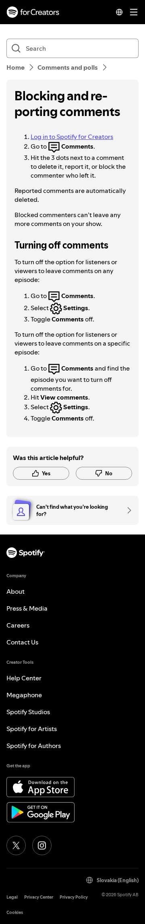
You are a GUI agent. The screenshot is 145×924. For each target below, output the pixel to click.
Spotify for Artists (31, 728)
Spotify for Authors (33, 745)
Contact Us (22, 642)
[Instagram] (42, 845)
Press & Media (27, 608)
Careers (17, 625)
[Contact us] (126, 510)
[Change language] (119, 12)
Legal (12, 897)
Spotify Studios (28, 711)
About (15, 591)
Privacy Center (38, 897)
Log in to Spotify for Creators (72, 136)
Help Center (23, 677)
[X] (16, 845)
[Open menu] (134, 12)
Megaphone (24, 694)
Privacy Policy (74, 897)
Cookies (14, 912)
